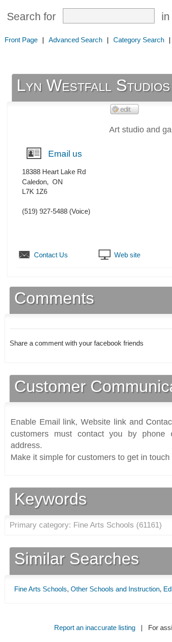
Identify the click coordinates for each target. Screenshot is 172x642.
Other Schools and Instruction (115, 589)
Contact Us (51, 255)
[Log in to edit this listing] (124, 109)
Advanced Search (75, 40)
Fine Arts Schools (40, 589)
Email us (65, 154)
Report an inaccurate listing (94, 627)
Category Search (138, 40)
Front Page (21, 40)
